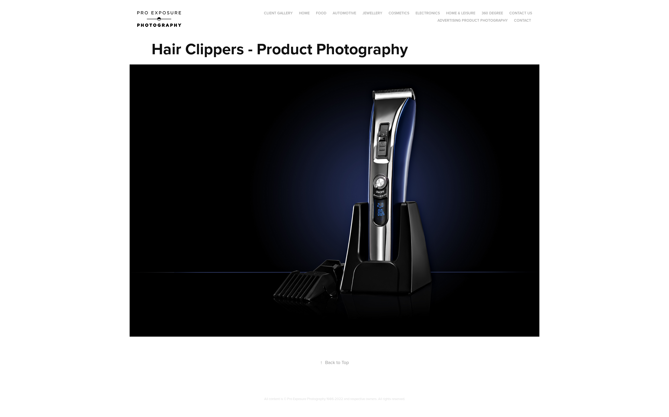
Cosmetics (399, 13)
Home (304, 13)
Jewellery (372, 13)
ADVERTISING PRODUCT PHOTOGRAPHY (472, 20)
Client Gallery (278, 13)
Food (321, 13)
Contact (522, 20)
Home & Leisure (460, 13)
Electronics (428, 13)
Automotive (344, 13)
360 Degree (492, 13)
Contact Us (520, 13)
